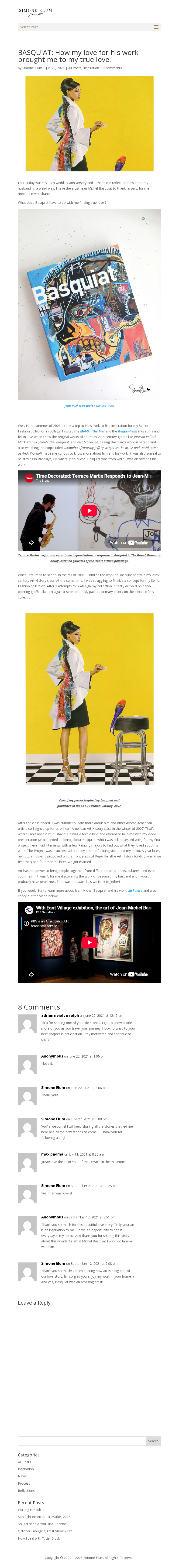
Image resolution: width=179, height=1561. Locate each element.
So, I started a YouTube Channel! (42, 1524)
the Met (99, 431)
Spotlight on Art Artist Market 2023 (44, 1516)
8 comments (112, 68)
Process (24, 1483)
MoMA (85, 431)
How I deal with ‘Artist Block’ (39, 1538)
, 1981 (89, 406)
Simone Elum (32, 68)
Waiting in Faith (29, 1509)
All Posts (74, 68)
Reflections (26, 1490)
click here (134, 890)
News (22, 1476)
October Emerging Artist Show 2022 (45, 1531)
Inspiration (91, 68)
